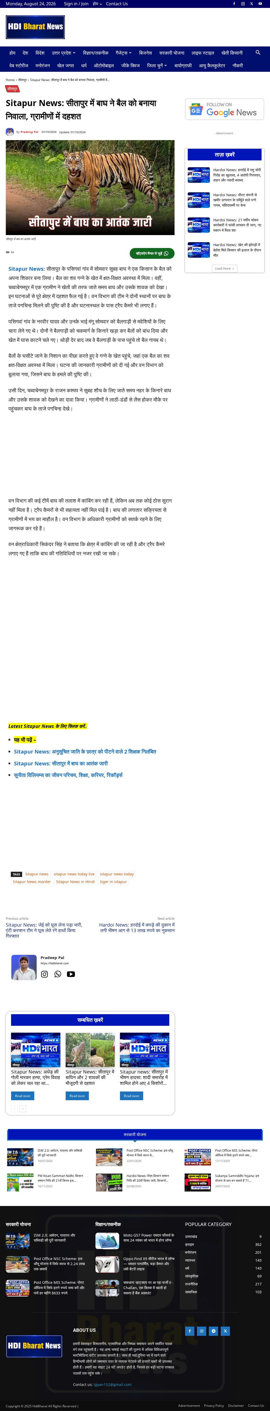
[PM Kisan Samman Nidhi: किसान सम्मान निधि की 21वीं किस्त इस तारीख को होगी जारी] (20, 1183)
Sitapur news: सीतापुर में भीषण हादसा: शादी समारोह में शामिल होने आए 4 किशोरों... (144, 1077)
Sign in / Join (76, 4)
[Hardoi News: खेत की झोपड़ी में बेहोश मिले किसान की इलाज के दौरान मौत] (199, 250)
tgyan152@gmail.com (113, 1384)
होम (95, 4)
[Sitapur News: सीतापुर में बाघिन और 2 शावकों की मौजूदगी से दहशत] (90, 1050)
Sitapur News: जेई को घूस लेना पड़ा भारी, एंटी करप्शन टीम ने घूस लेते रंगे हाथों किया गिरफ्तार (44, 930)
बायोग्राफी (183, 65)
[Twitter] (251, 3)
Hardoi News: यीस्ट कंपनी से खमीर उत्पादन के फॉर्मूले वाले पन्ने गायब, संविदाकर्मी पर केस (235, 200)
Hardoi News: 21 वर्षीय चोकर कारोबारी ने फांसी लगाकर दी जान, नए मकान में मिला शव (237, 225)
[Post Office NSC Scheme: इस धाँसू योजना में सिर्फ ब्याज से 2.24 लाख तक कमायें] (109, 1157)
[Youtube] (260, 3)
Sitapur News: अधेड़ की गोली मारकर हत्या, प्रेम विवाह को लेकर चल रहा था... (35, 1077)
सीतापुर (22, 80)
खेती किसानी (232, 53)
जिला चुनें (155, 65)
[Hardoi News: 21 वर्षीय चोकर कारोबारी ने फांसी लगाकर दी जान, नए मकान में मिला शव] (199, 225)
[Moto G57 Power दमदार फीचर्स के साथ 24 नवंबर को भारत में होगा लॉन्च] (107, 1241)
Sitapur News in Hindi (75, 881)
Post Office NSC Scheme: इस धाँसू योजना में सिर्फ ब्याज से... (150, 1152)
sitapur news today (117, 873)
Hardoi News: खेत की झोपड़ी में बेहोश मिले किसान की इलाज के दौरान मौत (237, 250)
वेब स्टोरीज (18, 65)
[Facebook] (234, 3)
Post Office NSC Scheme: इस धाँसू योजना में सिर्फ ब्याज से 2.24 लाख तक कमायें (59, 1263)
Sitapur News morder (32, 881)
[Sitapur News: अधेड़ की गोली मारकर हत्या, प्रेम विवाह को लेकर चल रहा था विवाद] (35, 1050)
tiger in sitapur (113, 881)
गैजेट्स (121, 53)
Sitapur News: (26, 268)
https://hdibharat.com (55, 963)
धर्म (83, 65)
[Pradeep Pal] (11, 132)
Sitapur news (37, 873)
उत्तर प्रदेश (61, 53)
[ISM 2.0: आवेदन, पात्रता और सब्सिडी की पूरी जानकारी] (20, 1157)
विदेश (40, 53)
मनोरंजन (43, 65)
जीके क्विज (130, 65)
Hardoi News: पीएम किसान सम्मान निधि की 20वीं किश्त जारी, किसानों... (148, 1178)
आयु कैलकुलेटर (212, 65)
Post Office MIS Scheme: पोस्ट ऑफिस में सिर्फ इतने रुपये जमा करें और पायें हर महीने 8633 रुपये (59, 1287)
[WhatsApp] (54, 904)
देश (25, 53)
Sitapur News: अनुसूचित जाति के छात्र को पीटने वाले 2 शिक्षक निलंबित (85, 751)
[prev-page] (14, 1108)
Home (10, 80)
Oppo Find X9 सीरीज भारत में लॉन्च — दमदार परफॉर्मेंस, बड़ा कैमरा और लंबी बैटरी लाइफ (149, 1263)
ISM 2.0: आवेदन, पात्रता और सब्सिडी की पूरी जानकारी (54, 1238)
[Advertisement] (90, 457)
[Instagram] (243, 3)
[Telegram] (78, 904)
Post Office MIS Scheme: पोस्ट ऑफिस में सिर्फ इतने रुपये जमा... (236, 1152)
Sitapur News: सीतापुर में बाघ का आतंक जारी (61, 763)
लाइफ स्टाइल (203, 53)
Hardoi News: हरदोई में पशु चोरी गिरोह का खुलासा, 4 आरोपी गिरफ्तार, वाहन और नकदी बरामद (237, 175)
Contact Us (117, 4)
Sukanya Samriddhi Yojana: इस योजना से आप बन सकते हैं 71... (237, 1178)
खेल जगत (65, 65)
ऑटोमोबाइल (104, 65)
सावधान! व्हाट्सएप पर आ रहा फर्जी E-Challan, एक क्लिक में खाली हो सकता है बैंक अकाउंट (148, 1287)
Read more (22, 1096)
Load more (223, 268)
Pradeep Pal (29, 132)
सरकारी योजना (171, 53)
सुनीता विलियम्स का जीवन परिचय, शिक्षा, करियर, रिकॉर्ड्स (68, 775)
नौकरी (238, 65)
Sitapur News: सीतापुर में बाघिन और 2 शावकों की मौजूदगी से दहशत (90, 1077)
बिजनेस (145, 53)
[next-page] (23, 1108)
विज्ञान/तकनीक (95, 53)
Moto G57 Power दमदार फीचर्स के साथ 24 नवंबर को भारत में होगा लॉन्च (148, 1238)
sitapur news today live (74, 873)
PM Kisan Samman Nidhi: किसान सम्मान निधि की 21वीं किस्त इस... (60, 1178)
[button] (258, 53)
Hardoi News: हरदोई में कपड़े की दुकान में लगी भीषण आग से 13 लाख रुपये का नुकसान (137, 927)
